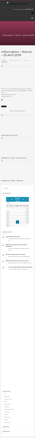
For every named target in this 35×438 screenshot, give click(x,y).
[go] (31, 188)
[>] (27, 199)
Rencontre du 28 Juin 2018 (9, 135)
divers (5, 401)
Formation (6, 407)
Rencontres (4, 62)
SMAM (5, 419)
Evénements (7, 404)
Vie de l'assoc (7, 422)
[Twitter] (23, 13)
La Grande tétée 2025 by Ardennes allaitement (20, 267)
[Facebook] (21, 13)
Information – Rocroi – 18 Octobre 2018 (13, 158)
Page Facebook (6, 431)
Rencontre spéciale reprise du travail (15, 254)
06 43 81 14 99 (29, 9)
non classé (6, 412)
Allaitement (7, 396)
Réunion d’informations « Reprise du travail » (17, 260)
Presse (6, 414)
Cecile (4, 60)
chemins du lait (7, 399)
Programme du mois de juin (13, 236)
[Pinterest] (26, 13)
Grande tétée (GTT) (9, 409)
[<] (8, 199)
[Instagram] (28, 13)
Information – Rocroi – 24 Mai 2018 (12, 180)
